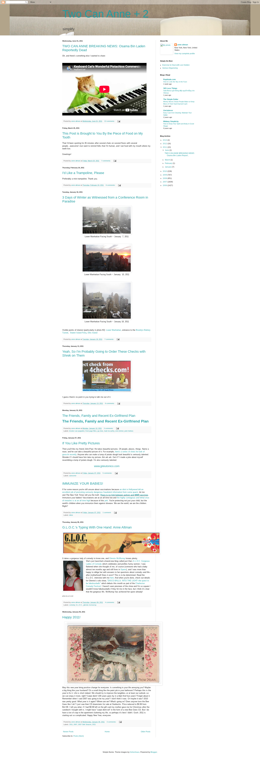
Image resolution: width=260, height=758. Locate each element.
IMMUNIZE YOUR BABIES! (82, 483)
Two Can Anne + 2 (105, 14)
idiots (71, 515)
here (112, 578)
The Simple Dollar (170, 99)
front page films (91, 431)
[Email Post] (119, 121)
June (167, 150)
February (169, 163)
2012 (165, 144)
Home (107, 732)
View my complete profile (184, 54)
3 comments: (109, 428)
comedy (72, 605)
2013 (165, 140)
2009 (165, 175)
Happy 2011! (71, 617)
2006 (165, 185)
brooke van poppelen (77, 431)
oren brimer (119, 431)
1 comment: (107, 512)
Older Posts (145, 732)
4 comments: (110, 602)
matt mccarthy (109, 431)
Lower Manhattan (113, 330)
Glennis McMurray (117, 558)
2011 (94, 724)
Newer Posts (68, 732)
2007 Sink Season (84, 724)
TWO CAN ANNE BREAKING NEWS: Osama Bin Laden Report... (180, 154)
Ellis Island (92, 333)
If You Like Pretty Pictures (81, 443)
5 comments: (108, 473)
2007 (75, 724)
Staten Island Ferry (78, 333)
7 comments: (106, 161)
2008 (165, 178)
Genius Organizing (170, 68)
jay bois (100, 431)
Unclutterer (168, 110)
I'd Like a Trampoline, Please (83, 173)
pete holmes (128, 431)
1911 (71, 724)
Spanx (123, 569)
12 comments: (109, 121)
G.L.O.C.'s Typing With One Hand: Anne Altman (97, 527)
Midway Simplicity (171, 121)
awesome (72, 476)
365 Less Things (170, 88)
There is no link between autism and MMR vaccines (124, 495)
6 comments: (111, 185)
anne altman (182, 45)
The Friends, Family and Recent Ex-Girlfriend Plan (98, 416)
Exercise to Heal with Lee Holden (176, 65)
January (168, 167)
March (167, 160)
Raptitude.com (169, 79)
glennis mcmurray (89, 605)
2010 (165, 171)
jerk (106, 500)
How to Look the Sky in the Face (175, 82)
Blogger (154, 752)
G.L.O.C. (79, 605)
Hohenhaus (134, 752)
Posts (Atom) (78, 736)
